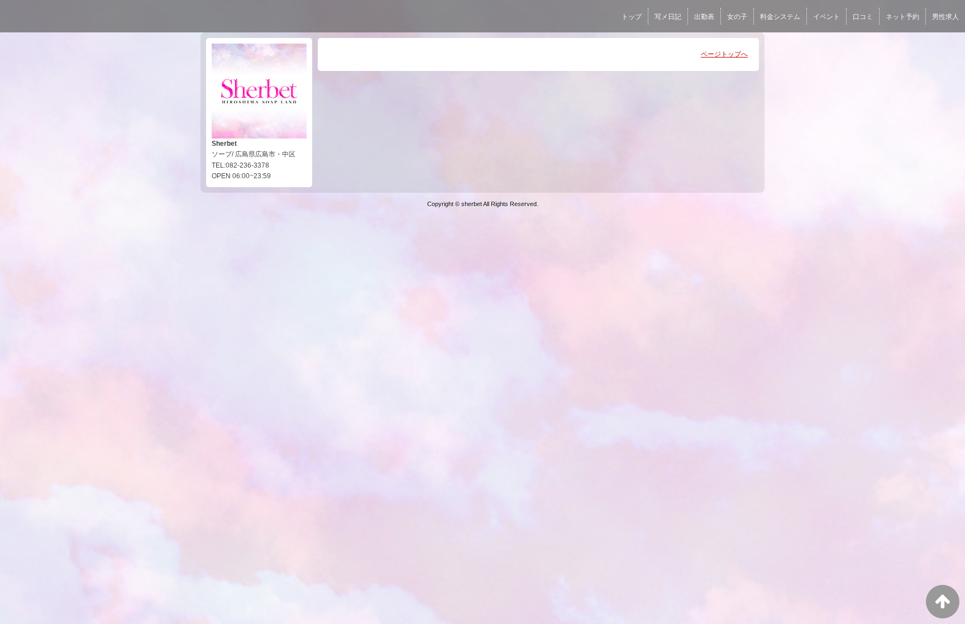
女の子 (737, 17)
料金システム (780, 17)
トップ (632, 17)
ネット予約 (902, 17)
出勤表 (704, 17)
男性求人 (945, 17)
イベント (826, 17)
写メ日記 (668, 17)
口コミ (863, 17)
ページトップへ (724, 54)
